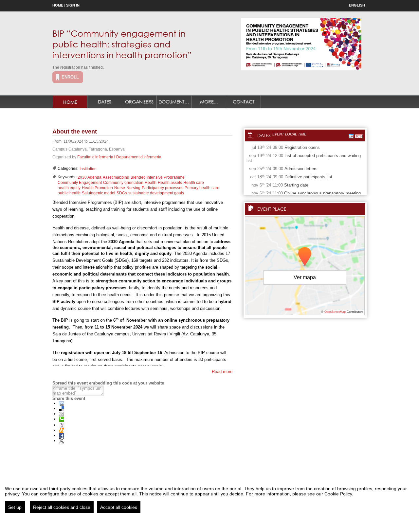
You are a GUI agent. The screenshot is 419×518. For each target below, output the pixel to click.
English (357, 5)
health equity (69, 188)
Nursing (133, 188)
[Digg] (61, 413)
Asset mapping (116, 177)
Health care (193, 182)
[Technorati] (61, 419)
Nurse (119, 188)
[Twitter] (61, 440)
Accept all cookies (118, 507)
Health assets (170, 182)
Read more (222, 371)
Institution (88, 169)
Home (57, 5)
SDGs (122, 193)
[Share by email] (61, 403)
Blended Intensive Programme (158, 177)
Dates (104, 101)
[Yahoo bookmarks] (62, 424)
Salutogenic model (98, 193)
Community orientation (123, 182)
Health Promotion (97, 188)
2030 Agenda (89, 177)
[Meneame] (61, 430)
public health (69, 193)
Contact (243, 101)
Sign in (73, 5)
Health (150, 182)
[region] (209, 497)
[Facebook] (61, 435)
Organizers (139, 101)
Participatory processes (162, 188)
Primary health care (202, 188)
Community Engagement (80, 182)
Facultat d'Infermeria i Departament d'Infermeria (119, 157)
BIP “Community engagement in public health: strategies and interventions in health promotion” (122, 44)
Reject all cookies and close (61, 507)
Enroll (70, 77)
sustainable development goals (156, 193)
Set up (15, 507)
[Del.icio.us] (61, 408)
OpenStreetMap (335, 311)
